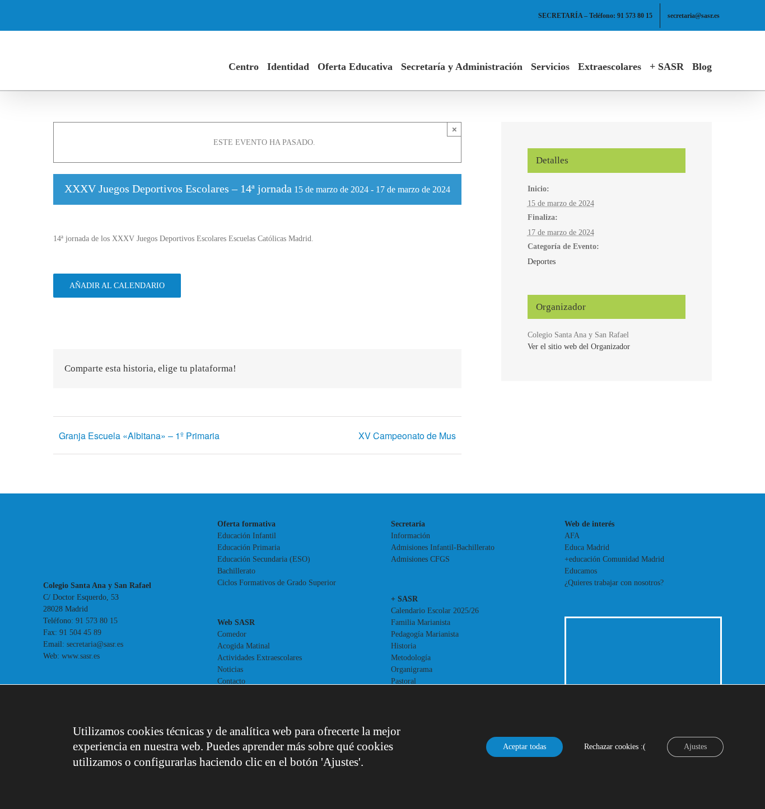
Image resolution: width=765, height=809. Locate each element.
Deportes (542, 261)
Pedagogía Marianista (425, 634)
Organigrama (411, 669)
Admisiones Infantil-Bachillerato (443, 547)
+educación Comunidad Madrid (614, 559)
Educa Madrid (587, 547)
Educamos (581, 571)
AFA (572, 536)
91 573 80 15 (97, 621)
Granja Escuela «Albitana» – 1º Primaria (139, 435)
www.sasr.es (81, 656)
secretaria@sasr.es (95, 644)
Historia (403, 646)
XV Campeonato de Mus (407, 435)
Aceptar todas (524, 746)
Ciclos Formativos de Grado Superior (276, 582)
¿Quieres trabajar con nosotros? (614, 582)
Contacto (231, 681)
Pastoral (403, 681)
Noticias (230, 669)
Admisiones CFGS (420, 559)
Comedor (231, 634)
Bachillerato (236, 571)
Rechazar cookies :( (615, 746)
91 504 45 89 (80, 632)
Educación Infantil (246, 536)
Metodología (411, 657)
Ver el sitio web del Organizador (579, 346)
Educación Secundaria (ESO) (263, 559)
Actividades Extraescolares (259, 657)
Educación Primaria (248, 547)
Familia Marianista (420, 622)
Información (410, 536)
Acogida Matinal (243, 646)
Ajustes (695, 746)
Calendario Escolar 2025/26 (435, 610)
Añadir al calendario (117, 285)
